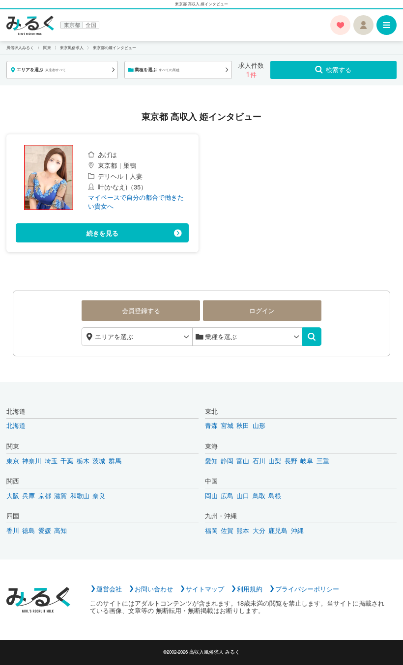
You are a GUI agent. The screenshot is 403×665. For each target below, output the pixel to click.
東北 (211, 411)
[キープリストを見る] (340, 25)
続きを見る (102, 233)
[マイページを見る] (363, 25)
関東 (12, 446)
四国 (12, 516)
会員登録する (141, 310)
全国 (91, 25)
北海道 (16, 411)
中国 (211, 481)
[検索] (311, 336)
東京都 (72, 25)
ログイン (262, 310)
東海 (211, 446)
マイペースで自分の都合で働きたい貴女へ (136, 202)
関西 (12, 481)
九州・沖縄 (221, 516)
